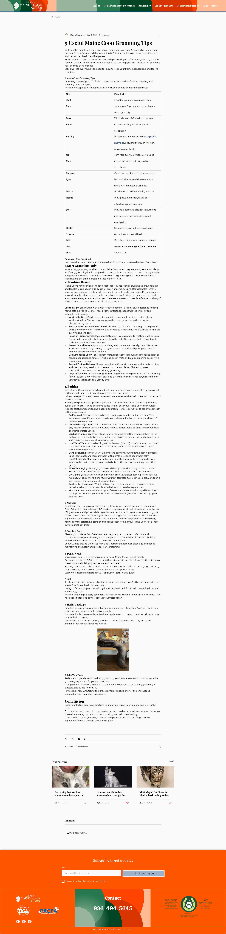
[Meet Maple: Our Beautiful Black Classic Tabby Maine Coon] (155, 777)
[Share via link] (85, 738)
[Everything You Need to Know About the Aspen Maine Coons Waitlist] (70, 777)
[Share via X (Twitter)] (72, 738)
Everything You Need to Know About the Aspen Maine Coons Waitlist (70, 794)
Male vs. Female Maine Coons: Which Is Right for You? (111, 794)
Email (65, 867)
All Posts (56, 17)
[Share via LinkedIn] (78, 738)
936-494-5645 (113, 908)
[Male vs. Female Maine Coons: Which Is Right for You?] (113, 777)
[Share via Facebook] (66, 738)
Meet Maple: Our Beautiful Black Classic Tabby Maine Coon (154, 794)
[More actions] (159, 35)
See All (171, 761)
